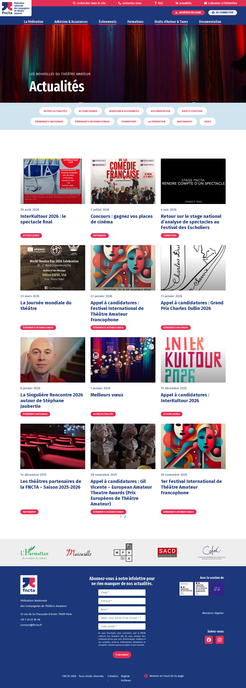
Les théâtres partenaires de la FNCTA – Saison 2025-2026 (50, 484)
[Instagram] (220, 640)
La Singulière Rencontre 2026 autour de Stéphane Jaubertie (51, 400)
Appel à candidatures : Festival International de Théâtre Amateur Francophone (117, 311)
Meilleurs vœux (107, 395)
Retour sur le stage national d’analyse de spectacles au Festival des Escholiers (191, 222)
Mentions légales (213, 613)
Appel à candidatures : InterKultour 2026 (185, 397)
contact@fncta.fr (31, 625)
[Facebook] (209, 640)
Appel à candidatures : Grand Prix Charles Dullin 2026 (192, 305)
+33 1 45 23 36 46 (30, 619)
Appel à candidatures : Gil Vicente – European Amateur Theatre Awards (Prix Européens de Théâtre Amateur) (121, 493)
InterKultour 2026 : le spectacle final (43, 219)
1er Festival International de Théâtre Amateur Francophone (191, 487)
